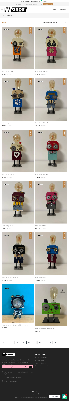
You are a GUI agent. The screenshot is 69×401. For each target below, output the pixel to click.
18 (18, 342)
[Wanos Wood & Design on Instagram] (38, 394)
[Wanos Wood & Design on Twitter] (34, 394)
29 (50, 342)
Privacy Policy (39, 360)
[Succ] (55, 342)
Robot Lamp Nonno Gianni (10, 277)
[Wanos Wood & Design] (15, 9)
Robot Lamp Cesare (8, 123)
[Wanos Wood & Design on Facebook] (29, 394)
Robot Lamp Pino (40, 277)
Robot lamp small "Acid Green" (45, 329)
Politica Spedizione (41, 357)
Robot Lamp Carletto (8, 71)
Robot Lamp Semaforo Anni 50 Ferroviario (15, 325)
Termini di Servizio (41, 363)
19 (23, 342)
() (62, 10)
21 (34, 342)
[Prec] (3, 342)
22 (40, 342)
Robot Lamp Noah (41, 226)
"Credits (52, 397)
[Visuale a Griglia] (8, 22)
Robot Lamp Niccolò (8, 226)
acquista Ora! (48, 4)
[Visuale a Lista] (10, 22)
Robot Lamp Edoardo (41, 123)
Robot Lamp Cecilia (41, 71)
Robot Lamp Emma (8, 174)
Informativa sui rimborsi (42, 366)
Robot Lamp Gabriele (42, 174)
